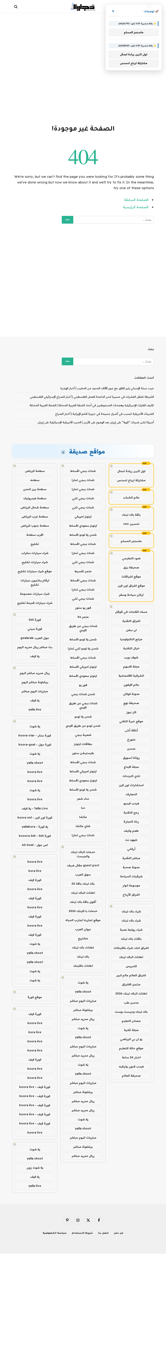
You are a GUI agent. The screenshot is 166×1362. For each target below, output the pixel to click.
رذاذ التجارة (131, 821)
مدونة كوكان (131, 694)
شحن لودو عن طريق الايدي (83, 726)
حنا (83, 808)
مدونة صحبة (131, 867)
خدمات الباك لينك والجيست (83, 854)
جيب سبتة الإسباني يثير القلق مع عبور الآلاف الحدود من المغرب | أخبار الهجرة (107, 388)
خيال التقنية (131, 648)
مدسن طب (131, 1002)
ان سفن (131, 630)
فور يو (83, 685)
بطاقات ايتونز (83, 744)
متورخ (131, 739)
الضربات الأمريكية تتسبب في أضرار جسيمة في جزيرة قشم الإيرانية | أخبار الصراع (104, 414)
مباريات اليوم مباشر (83, 1001)
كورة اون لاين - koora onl (34, 817)
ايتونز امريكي (83, 516)
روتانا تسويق (131, 758)
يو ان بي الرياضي (131, 1039)
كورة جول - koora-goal (34, 744)
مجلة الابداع (131, 767)
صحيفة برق (131, 567)
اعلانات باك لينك (83, 947)
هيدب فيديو (131, 803)
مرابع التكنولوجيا (131, 639)
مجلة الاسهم (131, 666)
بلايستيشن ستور (83, 753)
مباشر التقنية (131, 858)
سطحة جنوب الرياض (35, 525)
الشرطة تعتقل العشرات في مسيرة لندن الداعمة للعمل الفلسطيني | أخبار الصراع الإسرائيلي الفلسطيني (92, 397)
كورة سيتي (35, 629)
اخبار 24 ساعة (131, 1057)
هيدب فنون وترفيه (131, 1066)
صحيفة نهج (131, 703)
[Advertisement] (83, 68)
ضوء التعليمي (131, 558)
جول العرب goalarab (34, 638)
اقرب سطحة (34, 535)
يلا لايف (34, 656)
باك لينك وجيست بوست (131, 1012)
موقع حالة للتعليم (131, 1048)
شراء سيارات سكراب (34, 553)
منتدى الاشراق (131, 984)
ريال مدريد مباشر (83, 1019)
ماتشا (83, 817)
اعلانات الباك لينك (131, 957)
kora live (34, 871)
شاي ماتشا (83, 826)
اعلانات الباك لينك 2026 (131, 993)
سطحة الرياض (35, 471)
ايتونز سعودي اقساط (83, 525)
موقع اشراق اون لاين (131, 585)
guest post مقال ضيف (83, 865)
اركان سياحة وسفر (131, 595)
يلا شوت (83, 982)
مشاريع (83, 938)
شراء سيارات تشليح (35, 562)
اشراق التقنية (131, 621)
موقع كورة (35, 997)
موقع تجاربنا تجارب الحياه (83, 920)
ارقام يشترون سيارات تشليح (34, 582)
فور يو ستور (83, 608)
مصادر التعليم (131, 1021)
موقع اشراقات (131, 576)
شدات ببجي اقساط (83, 471)
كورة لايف (34, 880)
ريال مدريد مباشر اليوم (35, 673)
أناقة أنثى (131, 730)
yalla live (34, 709)
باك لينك (83, 956)
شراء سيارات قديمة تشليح (34, 603)
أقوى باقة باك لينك (83, 902)
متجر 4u (83, 617)
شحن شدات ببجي (83, 694)
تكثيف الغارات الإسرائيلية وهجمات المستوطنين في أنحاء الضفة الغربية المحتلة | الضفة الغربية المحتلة (92, 405)
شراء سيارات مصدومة (35, 594)
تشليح (35, 544)
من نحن (118, 1233)
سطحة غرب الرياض (34, 516)
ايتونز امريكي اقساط (83, 667)
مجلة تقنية (131, 1030)
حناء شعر (83, 798)
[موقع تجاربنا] (83, 6)
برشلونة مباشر (83, 1010)
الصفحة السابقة (136, 199)
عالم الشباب (131, 497)
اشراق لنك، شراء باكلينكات (131, 948)
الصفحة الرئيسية (135, 207)
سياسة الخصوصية (55, 1233)
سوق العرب (83, 874)
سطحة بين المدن (34, 489)
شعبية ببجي (83, 735)
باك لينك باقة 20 (83, 883)
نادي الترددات (131, 776)
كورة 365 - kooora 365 (35, 836)
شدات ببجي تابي (83, 498)
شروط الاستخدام (82, 1233)
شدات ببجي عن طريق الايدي (83, 628)
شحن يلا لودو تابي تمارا (83, 648)
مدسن (131, 748)
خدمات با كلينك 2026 (83, 911)
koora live (34, 772)
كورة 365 (35, 620)
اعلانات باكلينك (83, 966)
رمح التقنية (131, 812)
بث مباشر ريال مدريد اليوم (34, 647)
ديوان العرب (83, 929)
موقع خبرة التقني (131, 721)
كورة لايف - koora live (34, 1087)
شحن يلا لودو (83, 716)
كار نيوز (131, 712)
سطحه (34, 480)
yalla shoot (83, 991)
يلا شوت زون (35, 1167)
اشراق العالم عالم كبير (131, 975)
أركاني (131, 849)
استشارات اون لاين (131, 785)
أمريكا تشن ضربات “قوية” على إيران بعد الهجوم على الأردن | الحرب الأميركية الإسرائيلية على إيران (96, 422)
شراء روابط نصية (131, 929)
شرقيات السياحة (131, 876)
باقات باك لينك (131, 939)
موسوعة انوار (131, 885)
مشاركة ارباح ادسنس (131, 480)
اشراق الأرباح (131, 894)
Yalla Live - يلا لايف (35, 808)
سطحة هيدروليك (34, 498)
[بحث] (16, 6)
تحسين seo (131, 524)
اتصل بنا (103, 1233)
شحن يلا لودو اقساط (83, 535)
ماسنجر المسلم (131, 541)
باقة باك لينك (131, 515)
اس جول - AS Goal (35, 845)
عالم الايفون (131, 685)
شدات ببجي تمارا (83, 480)
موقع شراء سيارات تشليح (35, 571)
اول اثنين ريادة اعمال (131, 471)
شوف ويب (131, 657)
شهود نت (131, 840)
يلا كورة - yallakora (35, 826)
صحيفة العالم (131, 1075)
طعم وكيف (131, 831)
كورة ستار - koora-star (34, 735)
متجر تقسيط (83, 571)
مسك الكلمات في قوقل (131, 612)
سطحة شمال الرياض (34, 507)
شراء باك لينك (131, 911)
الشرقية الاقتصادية (131, 675)
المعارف (131, 794)
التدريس (131, 966)
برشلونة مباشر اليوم (34, 682)
